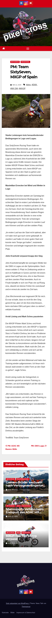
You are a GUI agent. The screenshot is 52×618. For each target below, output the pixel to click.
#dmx (28, 85)
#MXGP (22, 88)
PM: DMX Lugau (38, 446)
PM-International (23, 479)
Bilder (13, 612)
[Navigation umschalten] (27, 48)
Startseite (5, 612)
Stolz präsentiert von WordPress (17, 603)
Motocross (15, 62)
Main (18, 506)
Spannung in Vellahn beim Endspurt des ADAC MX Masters (24, 512)
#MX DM (14, 88)
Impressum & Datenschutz (25, 612)
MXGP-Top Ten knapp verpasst (21, 537)
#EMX (34, 85)
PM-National (25, 62)
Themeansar (26, 606)
